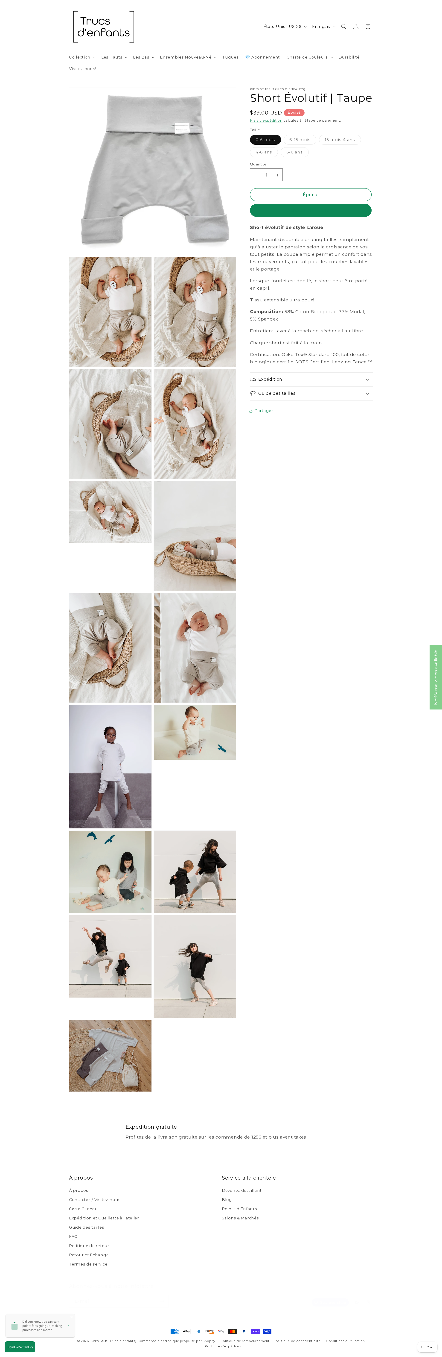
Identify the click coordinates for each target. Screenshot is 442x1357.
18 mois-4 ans (343, 141)
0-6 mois (268, 141)
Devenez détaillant (242, 1190)
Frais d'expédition (266, 120)
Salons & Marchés (240, 1218)
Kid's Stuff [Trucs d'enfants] (113, 1341)
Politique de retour (89, 1245)
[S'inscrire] (162, 1295)
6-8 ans (297, 153)
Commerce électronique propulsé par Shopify (176, 1341)
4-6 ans (267, 153)
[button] (82, 57)
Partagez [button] (264, 411)
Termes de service (88, 1264)
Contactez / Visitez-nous (94, 1199)
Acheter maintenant (310, 210)
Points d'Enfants (239, 1209)
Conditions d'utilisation (345, 1341)
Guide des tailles (86, 1227)
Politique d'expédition (223, 1346)
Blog (227, 1199)
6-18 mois (302, 141)
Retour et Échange (89, 1255)
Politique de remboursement (245, 1341)
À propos (78, 1190)
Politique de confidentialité (298, 1341)
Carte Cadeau (83, 1209)
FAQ (73, 1236)
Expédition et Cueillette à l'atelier (104, 1218)
